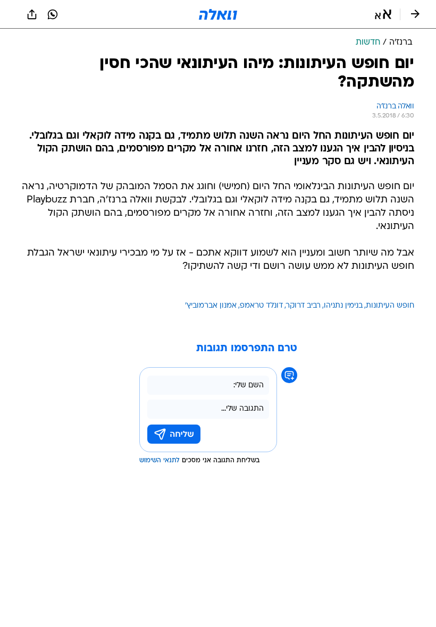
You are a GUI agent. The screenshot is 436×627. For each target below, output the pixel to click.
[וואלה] (218, 14)
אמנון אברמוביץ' (211, 305)
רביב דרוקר (303, 305)
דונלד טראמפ (261, 305)
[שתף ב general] (32, 14)
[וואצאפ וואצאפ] (52, 14)
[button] (383, 14)
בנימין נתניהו (343, 305)
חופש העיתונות (390, 305)
